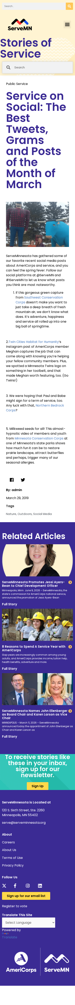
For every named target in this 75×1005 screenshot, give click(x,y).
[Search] (69, 6)
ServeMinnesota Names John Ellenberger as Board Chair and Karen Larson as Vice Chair (34, 714)
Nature (11, 514)
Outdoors (25, 514)
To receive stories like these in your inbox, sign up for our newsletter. (37, 766)
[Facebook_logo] (17, 886)
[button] (67, 24)
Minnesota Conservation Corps (39, 438)
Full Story (9, 604)
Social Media (42, 514)
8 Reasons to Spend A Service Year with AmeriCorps (33, 648)
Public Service (17, 84)
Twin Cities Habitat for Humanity (33, 341)
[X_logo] (5, 886)
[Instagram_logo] (29, 886)
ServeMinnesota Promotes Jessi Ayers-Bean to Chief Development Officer (33, 584)
